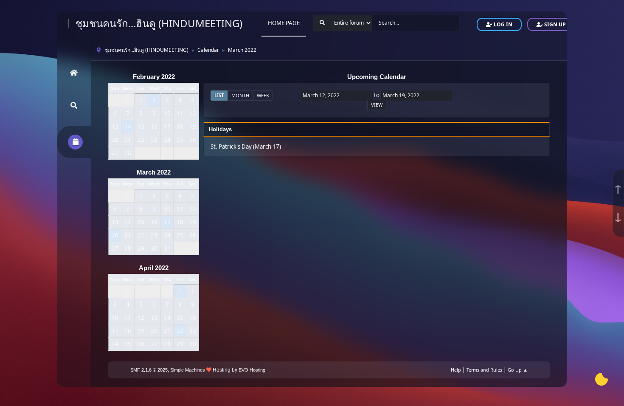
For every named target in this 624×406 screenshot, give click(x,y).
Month (240, 95)
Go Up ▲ (518, 370)
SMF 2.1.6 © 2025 (149, 369)
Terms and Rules (484, 370)
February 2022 (154, 76)
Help (456, 370)
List (219, 95)
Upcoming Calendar (376, 76)
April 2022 (154, 268)
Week (263, 95)
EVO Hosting (252, 369)
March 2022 (154, 172)
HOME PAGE (284, 23)
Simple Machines (187, 369)
